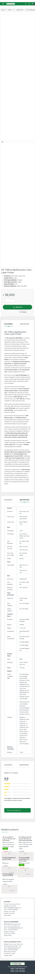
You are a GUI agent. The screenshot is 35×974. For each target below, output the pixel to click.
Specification (24, 324)
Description (8, 324)
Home (2, 9)
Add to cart (19, 307)
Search (26, 4)
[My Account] (29, 4)
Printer (10, 9)
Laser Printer (19, 9)
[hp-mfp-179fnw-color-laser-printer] (17, 204)
